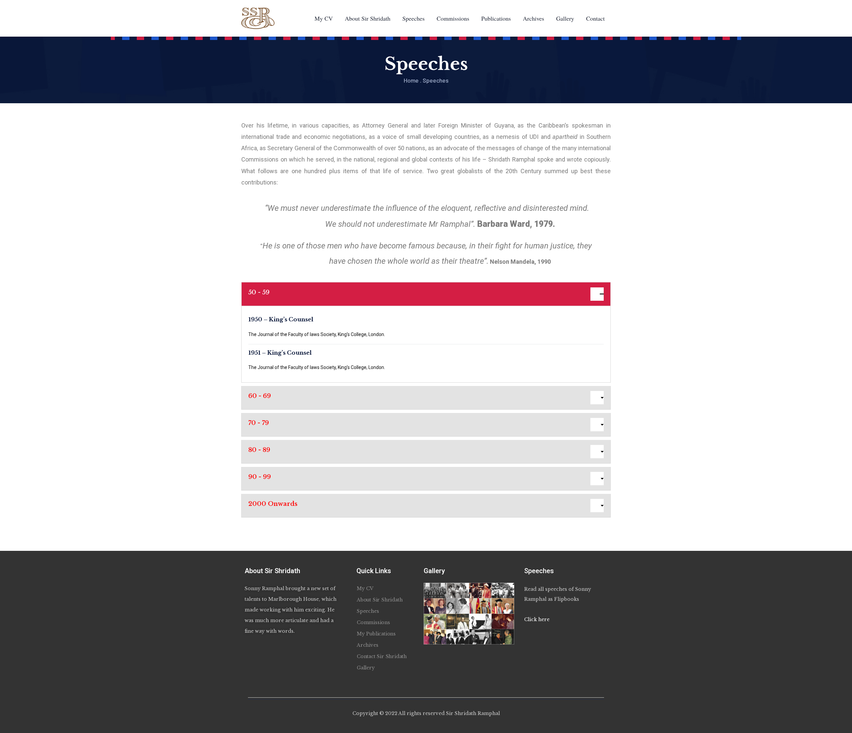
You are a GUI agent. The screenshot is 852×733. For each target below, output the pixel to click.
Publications (496, 18)
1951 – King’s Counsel (280, 352)
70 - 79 (258, 423)
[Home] (258, 18)
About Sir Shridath (367, 18)
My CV (324, 18)
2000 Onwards (273, 504)
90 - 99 (259, 477)
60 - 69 (259, 396)
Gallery (565, 18)
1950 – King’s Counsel (280, 319)
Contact (595, 18)
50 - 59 (259, 292)
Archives (533, 18)
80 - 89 (259, 450)
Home (411, 80)
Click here (536, 619)
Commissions (453, 18)
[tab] (426, 294)
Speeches (413, 18)
